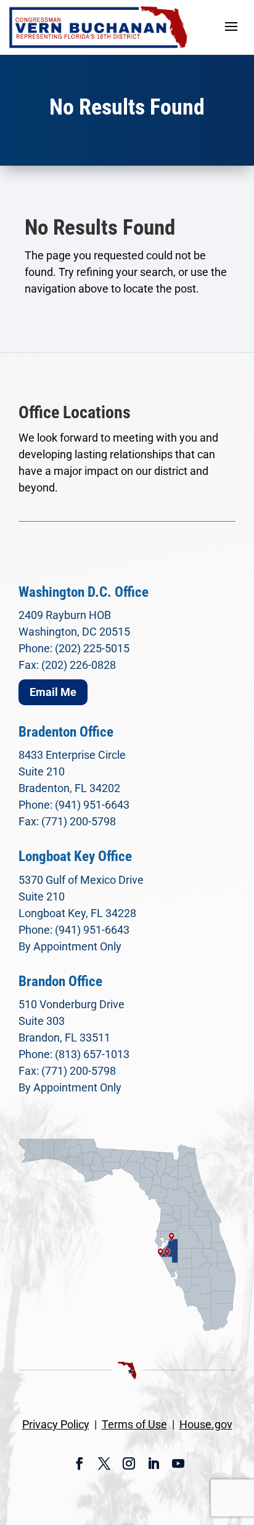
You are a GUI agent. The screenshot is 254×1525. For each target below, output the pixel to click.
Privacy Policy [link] (55, 1424)
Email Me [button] (53, 692)
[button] (231, 26)
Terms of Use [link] (134, 1424)
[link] (98, 27)
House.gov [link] (205, 1424)
